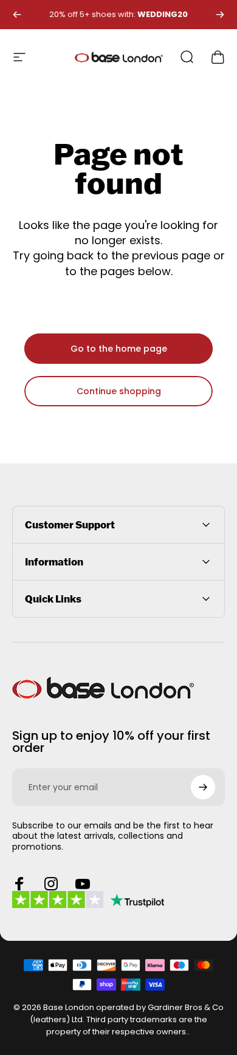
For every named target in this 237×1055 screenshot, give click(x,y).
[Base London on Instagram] (51, 883)
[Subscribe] (203, 787)
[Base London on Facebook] (19, 883)
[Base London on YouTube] (82, 883)
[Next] (220, 14)
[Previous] (17, 14)
